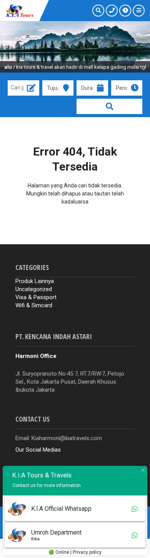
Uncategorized (33, 289)
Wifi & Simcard (33, 305)
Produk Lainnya (34, 281)
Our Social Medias (38, 449)
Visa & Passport (36, 297)
